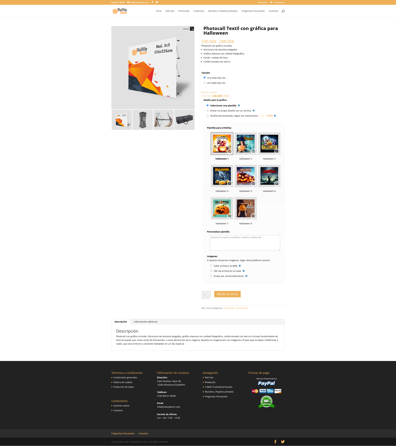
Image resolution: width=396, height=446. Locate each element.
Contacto (273, 11)
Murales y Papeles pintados (223, 11)
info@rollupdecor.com (168, 406)
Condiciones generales (125, 377)
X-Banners (199, 11)
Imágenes (212, 256)
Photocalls (183, 11)
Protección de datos (124, 386)
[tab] (121, 321)
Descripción (121, 321)
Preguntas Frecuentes (253, 11)
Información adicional (145, 321)
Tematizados (242, 308)
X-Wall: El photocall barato (218, 386)
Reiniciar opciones (209, 92)
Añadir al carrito (227, 294)
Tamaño (205, 72)
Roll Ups (170, 11)
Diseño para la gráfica (215, 99)
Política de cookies (123, 382)
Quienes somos (121, 405)
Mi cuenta (262, 3)
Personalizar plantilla (218, 231)
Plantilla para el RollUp (219, 127)
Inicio (159, 11)
